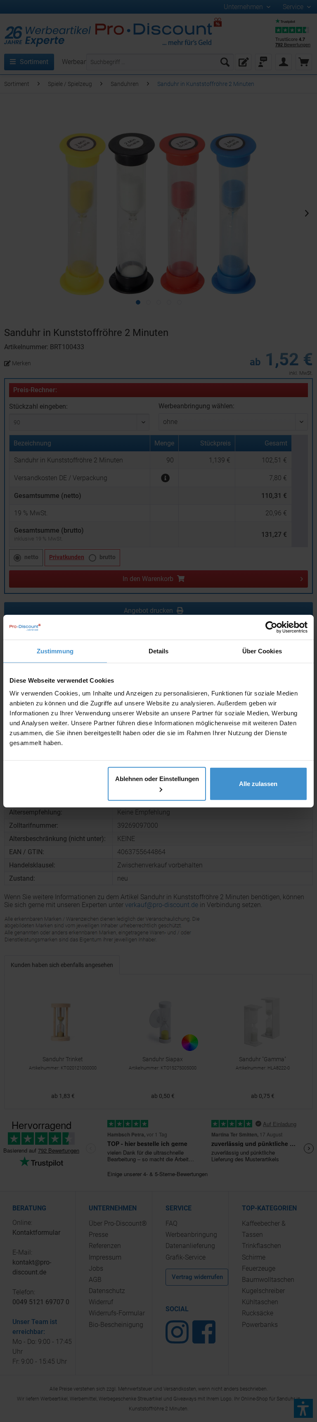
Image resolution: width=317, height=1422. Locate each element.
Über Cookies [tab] (262, 650)
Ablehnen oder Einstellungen (157, 778)
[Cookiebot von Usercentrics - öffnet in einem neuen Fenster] (271, 627)
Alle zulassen (258, 783)
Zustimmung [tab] (55, 650)
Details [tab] (159, 650)
